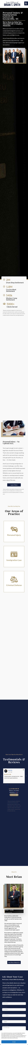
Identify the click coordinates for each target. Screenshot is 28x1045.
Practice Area (5, 1019)
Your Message (5, 1025)
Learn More (14, 485)
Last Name (4, 1007)
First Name (4, 1001)
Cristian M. (10, 770)
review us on (13, 794)
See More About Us (14, 962)
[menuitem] (26, 3)
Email (3, 1013)
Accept (14, 1041)
